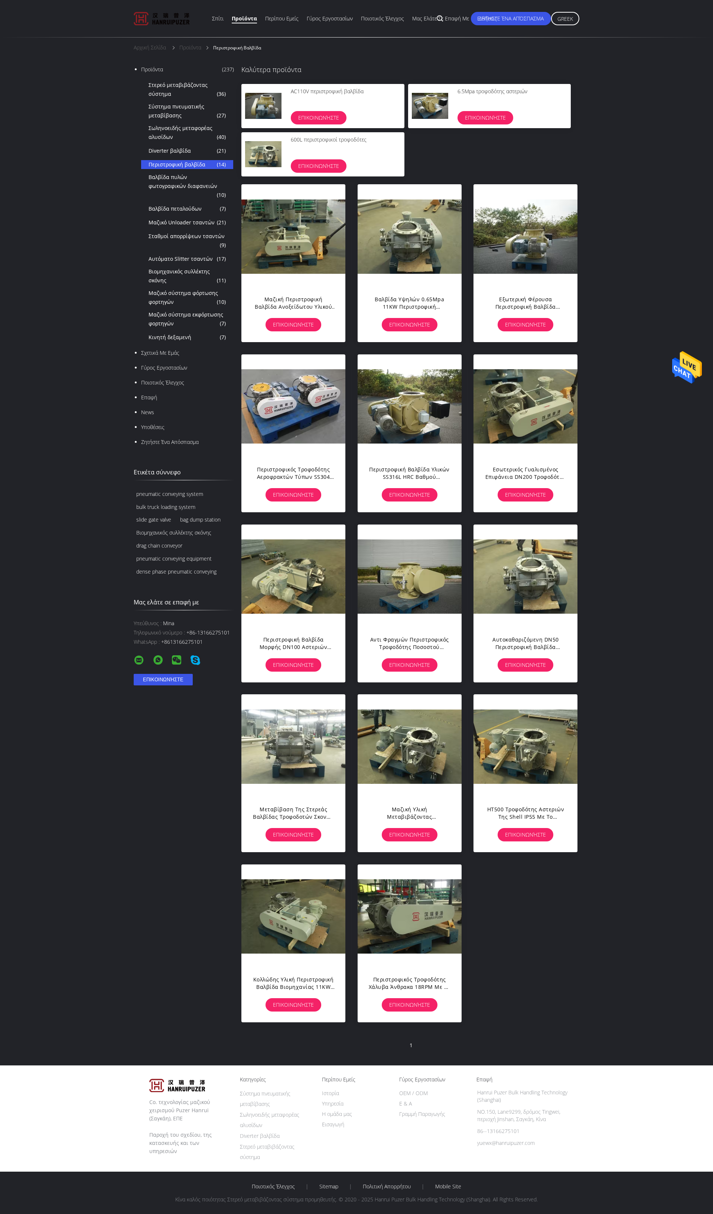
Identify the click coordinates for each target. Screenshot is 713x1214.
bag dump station (200, 519)
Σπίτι (218, 18)
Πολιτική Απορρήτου (387, 1186)
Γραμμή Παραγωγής (422, 1113)
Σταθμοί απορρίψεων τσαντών (187, 241)
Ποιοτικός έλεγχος (382, 18)
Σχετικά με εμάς (160, 352)
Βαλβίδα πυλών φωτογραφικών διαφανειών (187, 185)
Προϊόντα (244, 18)
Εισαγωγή (333, 1124)
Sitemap (328, 1186)
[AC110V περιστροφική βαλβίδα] (263, 106)
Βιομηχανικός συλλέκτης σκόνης (187, 276)
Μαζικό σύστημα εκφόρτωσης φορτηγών (187, 319)
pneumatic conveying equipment (174, 558)
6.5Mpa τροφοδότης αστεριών (492, 91)
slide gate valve (153, 519)
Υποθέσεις (153, 427)
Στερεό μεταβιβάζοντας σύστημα (187, 89)
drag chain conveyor (159, 545)
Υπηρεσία (333, 1103)
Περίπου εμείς (282, 18)
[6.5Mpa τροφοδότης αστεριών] (430, 106)
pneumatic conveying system (169, 493)
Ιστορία (330, 1093)
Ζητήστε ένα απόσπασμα (511, 18)
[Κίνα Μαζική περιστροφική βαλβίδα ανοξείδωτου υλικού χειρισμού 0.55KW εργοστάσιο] (293, 236)
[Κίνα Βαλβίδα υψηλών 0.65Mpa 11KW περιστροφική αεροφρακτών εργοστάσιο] (410, 236)
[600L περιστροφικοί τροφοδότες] (263, 154)
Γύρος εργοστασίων (330, 18)
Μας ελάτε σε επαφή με (440, 18)
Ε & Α (405, 1103)
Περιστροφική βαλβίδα (187, 164)
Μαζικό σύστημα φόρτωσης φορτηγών (187, 297)
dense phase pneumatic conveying (176, 571)
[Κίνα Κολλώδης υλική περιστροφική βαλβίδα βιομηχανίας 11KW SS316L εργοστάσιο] (293, 916)
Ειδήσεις (487, 18)
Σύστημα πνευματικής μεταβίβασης (187, 111)
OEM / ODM (413, 1093)
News (147, 412)
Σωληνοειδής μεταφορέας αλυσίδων (187, 132)
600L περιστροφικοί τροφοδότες (329, 139)
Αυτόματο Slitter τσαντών (187, 258)
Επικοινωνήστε (318, 117)
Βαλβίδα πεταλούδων (187, 208)
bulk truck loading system (165, 506)
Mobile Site (448, 1186)
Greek (565, 18)
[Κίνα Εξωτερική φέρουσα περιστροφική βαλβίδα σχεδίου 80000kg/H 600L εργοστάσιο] (525, 236)
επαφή (149, 397)
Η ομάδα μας (337, 1113)
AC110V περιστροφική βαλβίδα (327, 91)
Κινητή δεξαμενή (187, 337)
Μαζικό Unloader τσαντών (187, 222)
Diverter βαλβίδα (187, 150)
